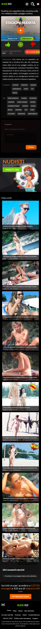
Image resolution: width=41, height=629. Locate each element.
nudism (32, 102)
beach (10, 110)
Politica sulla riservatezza (22, 618)
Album (20, 611)
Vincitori (33, 52)
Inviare (31, 147)
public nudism (22, 102)
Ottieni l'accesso (20, 596)
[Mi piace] (7, 44)
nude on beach (13, 98)
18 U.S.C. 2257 (8, 618)
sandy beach (32, 113)
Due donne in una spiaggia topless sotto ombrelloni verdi (21, 576)
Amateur (24, 85)
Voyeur (15, 85)
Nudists (33, 85)
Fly (6, 4)
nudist (33, 106)
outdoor (33, 98)
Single (15, 93)
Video (15, 611)
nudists (25, 106)
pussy (32, 110)
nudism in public (13, 106)
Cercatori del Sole (7, 615)
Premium (18, 615)
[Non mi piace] (33, 44)
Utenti (25, 615)
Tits (32, 89)
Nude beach (17, 89)
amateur (11, 102)
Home (9, 610)
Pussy (26, 89)
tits (26, 110)
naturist (18, 110)
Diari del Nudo (29, 611)
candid (23, 98)
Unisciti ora (12, 169)
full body (11, 113)
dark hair (21, 113)
